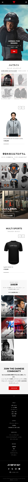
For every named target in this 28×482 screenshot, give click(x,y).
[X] (12, 469)
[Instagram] (16, 469)
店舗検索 (14, 446)
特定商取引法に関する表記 (14, 427)
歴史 (14, 448)
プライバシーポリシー (14, 423)
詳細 (14, 51)
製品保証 (14, 415)
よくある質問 (14, 407)
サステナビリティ (14, 452)
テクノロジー (14, 455)
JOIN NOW (14, 388)
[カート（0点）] (26, 2)
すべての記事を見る (13, 292)
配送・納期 (14, 413)
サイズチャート (14, 409)
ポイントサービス (14, 439)
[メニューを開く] (2, 2)
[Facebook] (9, 469)
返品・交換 (14, 411)
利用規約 (14, 425)
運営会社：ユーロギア (14, 479)
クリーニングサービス (14, 435)
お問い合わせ (14, 405)
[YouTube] (19, 469)
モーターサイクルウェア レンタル (14, 437)
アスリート (14, 450)
